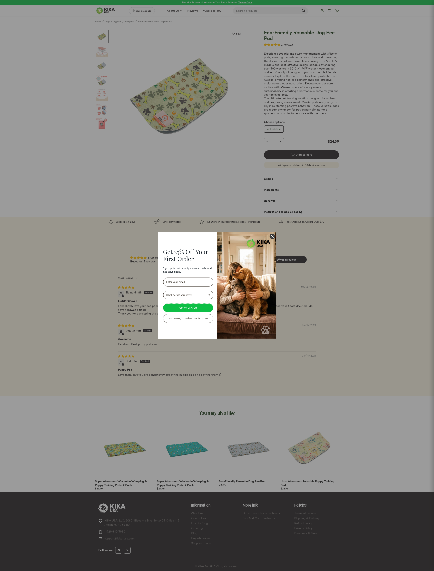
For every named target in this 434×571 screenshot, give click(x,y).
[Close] (272, 236)
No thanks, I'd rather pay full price (188, 318)
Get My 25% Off (188, 307)
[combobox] (188, 295)
